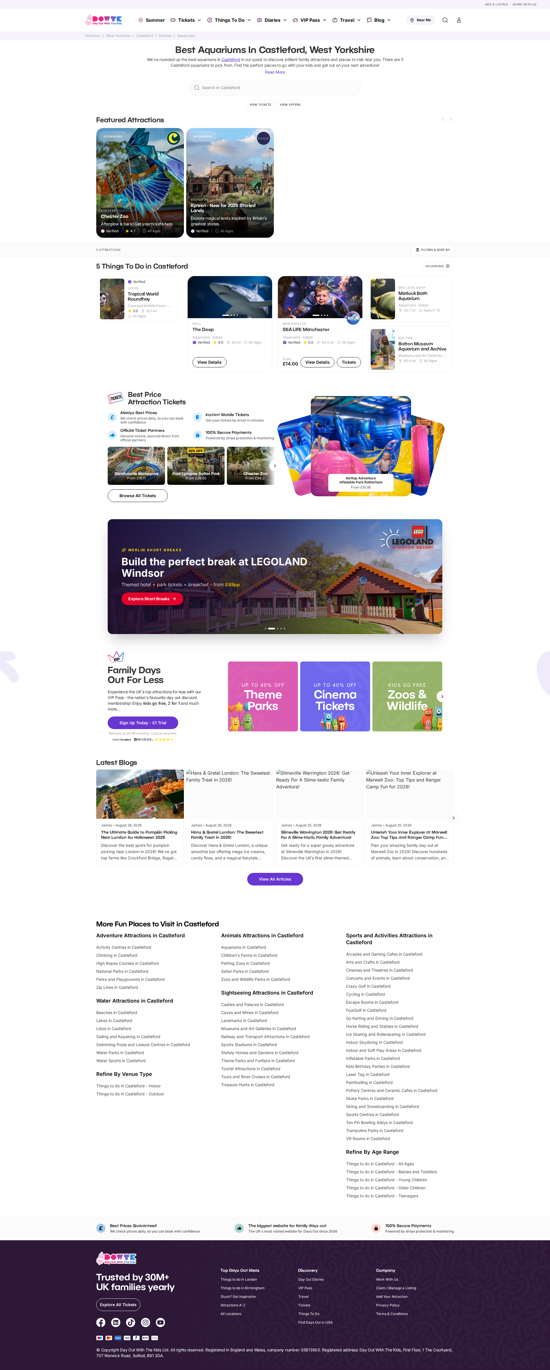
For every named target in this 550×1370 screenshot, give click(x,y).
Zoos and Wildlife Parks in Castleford (255, 979)
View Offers (290, 104)
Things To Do (230, 20)
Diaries (272, 20)
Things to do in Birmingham (243, 1288)
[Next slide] (451, 120)
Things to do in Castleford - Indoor (128, 1085)
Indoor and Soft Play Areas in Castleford (383, 1050)
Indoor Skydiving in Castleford (374, 1042)
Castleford (144, 36)
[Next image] (265, 297)
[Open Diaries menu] (286, 20)
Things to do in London (239, 1279)
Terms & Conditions (392, 1314)
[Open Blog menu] (390, 20)
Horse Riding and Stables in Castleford (382, 1026)
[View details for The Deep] (230, 324)
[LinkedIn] (115, 1323)
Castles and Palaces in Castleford (252, 1004)
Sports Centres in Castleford (372, 1114)
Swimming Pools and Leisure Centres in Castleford (143, 1044)
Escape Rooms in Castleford (372, 1002)
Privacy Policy (388, 1305)
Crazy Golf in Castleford (368, 986)
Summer (155, 20)
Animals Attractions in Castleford (262, 935)
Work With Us (524, 4)
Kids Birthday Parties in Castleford (378, 1066)
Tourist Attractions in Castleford (250, 1068)
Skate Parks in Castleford (370, 1098)
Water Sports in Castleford (121, 1060)
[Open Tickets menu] (200, 20)
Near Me (424, 20)
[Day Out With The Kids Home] (104, 20)
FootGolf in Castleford (366, 1010)
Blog (379, 20)
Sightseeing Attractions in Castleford (267, 993)
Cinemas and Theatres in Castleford (379, 970)
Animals (165, 36)
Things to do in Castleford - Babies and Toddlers (391, 1171)
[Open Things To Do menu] (250, 20)
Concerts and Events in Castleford (378, 978)
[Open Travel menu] (359, 20)
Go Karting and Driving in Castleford (379, 1018)
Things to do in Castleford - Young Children (386, 1179)
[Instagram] (145, 1323)
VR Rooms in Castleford (368, 1138)
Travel (347, 20)
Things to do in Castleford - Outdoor (130, 1093)
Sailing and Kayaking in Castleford (128, 1036)
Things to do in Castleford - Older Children (385, 1187)
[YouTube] (160, 1323)
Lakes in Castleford (114, 1020)
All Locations (231, 1314)
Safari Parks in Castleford (245, 971)
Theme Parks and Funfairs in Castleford (258, 1060)
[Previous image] (194, 297)
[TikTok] (130, 1323)
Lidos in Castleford (113, 1028)
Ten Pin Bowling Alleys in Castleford (379, 1122)
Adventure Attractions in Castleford (140, 935)
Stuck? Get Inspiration (238, 1296)
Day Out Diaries (311, 1279)
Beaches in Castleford (116, 1012)
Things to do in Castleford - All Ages (380, 1163)
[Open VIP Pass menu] (325, 20)
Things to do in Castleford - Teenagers (382, 1195)
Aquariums (186, 36)
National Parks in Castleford (122, 971)
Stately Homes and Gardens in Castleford (259, 1052)
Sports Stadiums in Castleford (249, 1044)
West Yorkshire (118, 36)
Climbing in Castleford (117, 955)
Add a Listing (496, 4)
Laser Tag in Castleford (368, 1074)
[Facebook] (100, 1323)
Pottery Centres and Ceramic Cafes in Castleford (391, 1090)
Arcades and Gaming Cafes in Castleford (384, 954)
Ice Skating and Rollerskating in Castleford (386, 1034)
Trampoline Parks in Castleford (374, 1130)
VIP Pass (310, 20)
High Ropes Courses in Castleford (127, 963)
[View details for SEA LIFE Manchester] (320, 324)
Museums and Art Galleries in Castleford (258, 1028)
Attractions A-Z (233, 1305)
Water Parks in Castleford (120, 1052)
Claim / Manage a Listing (396, 1288)
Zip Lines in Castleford (117, 987)
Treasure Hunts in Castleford (247, 1084)
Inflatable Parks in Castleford (373, 1058)
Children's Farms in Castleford (249, 955)
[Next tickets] (275, 465)
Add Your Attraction (392, 1296)
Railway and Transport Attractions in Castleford (265, 1036)
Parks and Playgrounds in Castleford (130, 979)
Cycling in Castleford (365, 994)
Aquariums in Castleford (243, 947)
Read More (275, 72)
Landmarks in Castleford (244, 1020)
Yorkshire (92, 36)
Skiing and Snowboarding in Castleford (382, 1106)
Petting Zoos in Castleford (245, 963)
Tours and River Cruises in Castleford (255, 1076)
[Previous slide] (443, 120)
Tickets (186, 20)
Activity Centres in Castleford (123, 947)
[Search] (445, 20)
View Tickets (260, 104)
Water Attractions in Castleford (134, 1001)
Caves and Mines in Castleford (249, 1012)
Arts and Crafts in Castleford (373, 962)
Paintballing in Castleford (369, 1082)
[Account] (459, 20)
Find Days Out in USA (315, 1322)
